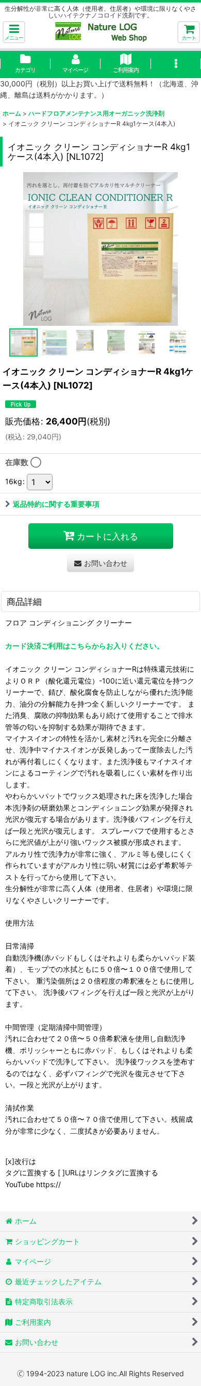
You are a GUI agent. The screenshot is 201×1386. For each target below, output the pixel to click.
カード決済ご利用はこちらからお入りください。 (84, 645)
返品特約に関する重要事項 (56, 504)
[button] (14, 32)
